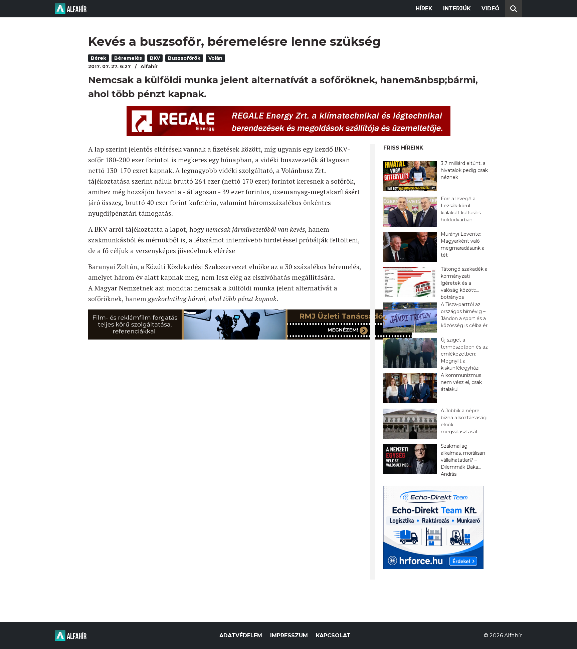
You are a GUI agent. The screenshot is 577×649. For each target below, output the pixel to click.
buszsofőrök (184, 58)
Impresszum (289, 635)
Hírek (424, 8)
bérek (98, 58)
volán (215, 58)
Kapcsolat (333, 635)
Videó (491, 8)
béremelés (128, 58)
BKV (155, 58)
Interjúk (457, 8)
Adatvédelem (240, 635)
